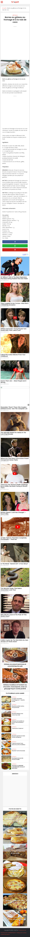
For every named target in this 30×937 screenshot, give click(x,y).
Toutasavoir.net (22, 930)
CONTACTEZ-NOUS (5, 934)
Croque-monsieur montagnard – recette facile (18, 700)
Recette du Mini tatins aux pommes (18, 706)
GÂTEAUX (15, 15)
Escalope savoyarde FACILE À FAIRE (17, 758)
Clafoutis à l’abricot (17, 728)
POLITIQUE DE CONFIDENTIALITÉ (8, 932)
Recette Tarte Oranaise (18, 750)
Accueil (4, 8)
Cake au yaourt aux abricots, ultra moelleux (18, 744)
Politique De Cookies (21, 932)
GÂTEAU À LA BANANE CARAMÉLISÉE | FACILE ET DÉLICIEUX (18, 767)
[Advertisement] (15, 42)
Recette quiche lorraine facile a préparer (18, 736)
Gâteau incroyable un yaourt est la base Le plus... (18, 722)
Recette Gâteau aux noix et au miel (17, 714)
